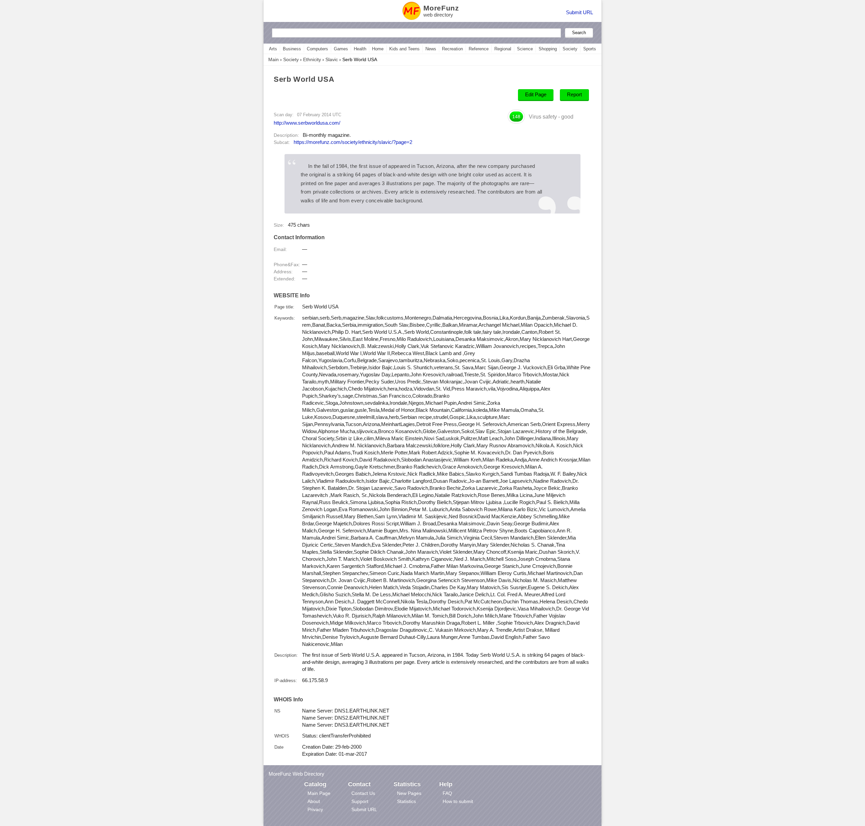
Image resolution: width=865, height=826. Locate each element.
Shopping (548, 48)
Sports (589, 48)
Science (525, 48)
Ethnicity (312, 59)
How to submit (458, 801)
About (313, 801)
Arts (273, 48)
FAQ (447, 793)
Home (378, 48)
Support (359, 801)
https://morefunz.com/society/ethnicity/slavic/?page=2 (353, 142)
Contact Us (363, 793)
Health (360, 48)
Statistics (406, 801)
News (430, 48)
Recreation (452, 48)
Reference (479, 48)
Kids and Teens (404, 48)
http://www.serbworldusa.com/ (307, 123)
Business (292, 48)
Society (570, 48)
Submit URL (579, 12)
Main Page (318, 793)
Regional (502, 48)
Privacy (315, 809)
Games (341, 48)
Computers (317, 48)
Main (273, 59)
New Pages (409, 793)
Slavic (331, 59)
